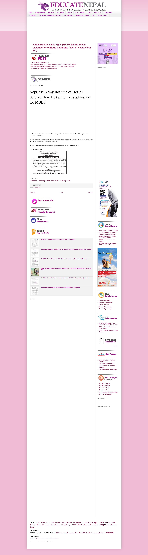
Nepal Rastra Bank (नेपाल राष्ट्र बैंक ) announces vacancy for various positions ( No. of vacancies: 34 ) (62, 47)
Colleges (94, 523)
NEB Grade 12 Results (82, 15)
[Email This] (34, 185)
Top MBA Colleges (104, 385)
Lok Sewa (52, 523)
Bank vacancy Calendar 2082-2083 (101, 533)
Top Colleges (67, 525)
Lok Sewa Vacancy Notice (106, 363)
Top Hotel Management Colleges (108, 392)
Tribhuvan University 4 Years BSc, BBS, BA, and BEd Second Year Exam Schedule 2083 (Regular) (66, 249)
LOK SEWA (51, 12)
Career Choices (110, 525)
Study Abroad (78, 523)
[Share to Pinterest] (40, 185)
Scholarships (42, 523)
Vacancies (61, 523)
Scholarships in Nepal (105, 309)
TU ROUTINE (32, 15)
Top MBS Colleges (104, 383)
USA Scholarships (104, 300)
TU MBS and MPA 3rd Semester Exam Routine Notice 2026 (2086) (58, 239)
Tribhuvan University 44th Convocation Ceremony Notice (50, 180)
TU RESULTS (108, 12)
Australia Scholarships (105, 302)
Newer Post (32, 192)
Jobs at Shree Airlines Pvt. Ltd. (40, 62)
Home (61, 192)
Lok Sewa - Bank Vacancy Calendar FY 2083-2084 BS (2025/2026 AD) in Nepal (53, 64)
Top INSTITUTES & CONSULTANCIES (50, 15)
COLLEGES (97, 12)
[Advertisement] (74, 30)
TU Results (103, 523)
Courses (69, 523)
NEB (74, 525)
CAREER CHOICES (102, 15)
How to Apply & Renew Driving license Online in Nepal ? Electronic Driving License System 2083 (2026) (66, 269)
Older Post (90, 192)
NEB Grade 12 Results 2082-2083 (108, 230)
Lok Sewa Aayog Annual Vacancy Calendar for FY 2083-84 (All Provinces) (52, 66)
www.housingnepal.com (36, 538)
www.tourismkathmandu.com (51, 538)
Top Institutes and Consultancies (49, 525)
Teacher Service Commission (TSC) (91, 525)
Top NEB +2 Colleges (105, 394)
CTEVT (90, 12)
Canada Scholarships (105, 306)
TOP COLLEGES (68, 15)
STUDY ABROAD (80, 12)
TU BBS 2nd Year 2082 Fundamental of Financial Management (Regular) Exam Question (64, 258)
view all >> (115, 346)
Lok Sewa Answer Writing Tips (108, 369)
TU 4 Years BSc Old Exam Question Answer (44, 68)
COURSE (69, 12)
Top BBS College (104, 388)
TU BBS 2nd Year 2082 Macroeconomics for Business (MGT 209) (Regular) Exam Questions (64, 278)
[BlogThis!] (35, 185)
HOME (30, 12)
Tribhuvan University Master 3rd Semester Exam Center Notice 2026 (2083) (60, 287)
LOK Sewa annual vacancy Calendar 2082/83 (71, 533)
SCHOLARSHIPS (40, 12)
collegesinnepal (37, 187)
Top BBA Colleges (104, 390)
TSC (93, 15)
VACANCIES (60, 12)
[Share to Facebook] (38, 185)
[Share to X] (37, 185)
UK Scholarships (104, 304)
